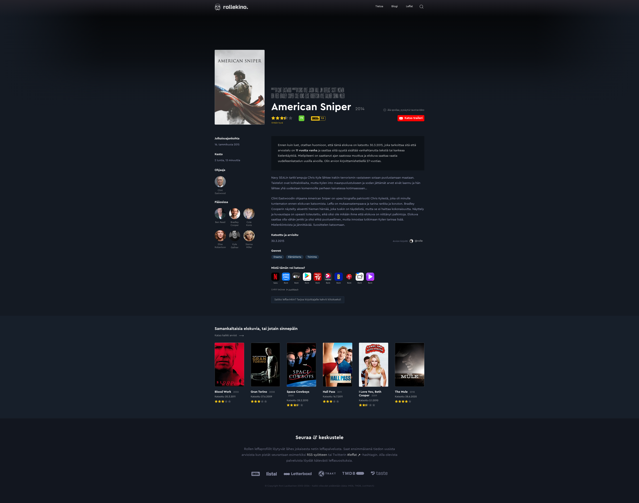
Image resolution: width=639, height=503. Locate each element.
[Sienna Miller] (249, 239)
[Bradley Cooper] (234, 217)
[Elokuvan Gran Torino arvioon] (265, 373)
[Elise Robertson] (220, 239)
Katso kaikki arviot (226, 335)
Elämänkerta (294, 257)
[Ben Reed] (220, 217)
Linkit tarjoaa (278, 289)
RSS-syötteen (317, 454)
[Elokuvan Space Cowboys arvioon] (301, 375)
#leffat (352, 454)
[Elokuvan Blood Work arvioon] (229, 373)
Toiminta (312, 257)
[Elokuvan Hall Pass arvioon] (337, 373)
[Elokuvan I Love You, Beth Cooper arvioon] (373, 375)
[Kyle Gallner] (234, 239)
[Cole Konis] (249, 217)
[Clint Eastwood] (220, 185)
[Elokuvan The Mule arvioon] (409, 373)
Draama (278, 257)
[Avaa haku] (421, 7)
